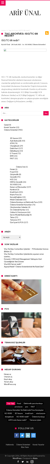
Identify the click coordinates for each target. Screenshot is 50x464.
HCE (11, 179)
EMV (12, 156)
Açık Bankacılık (15, 141)
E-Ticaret (13, 153)
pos (26, 407)
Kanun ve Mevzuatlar (18, 187)
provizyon (19, 407)
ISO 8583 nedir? (22, 417)
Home (3, 30)
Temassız (13, 220)
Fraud (12, 172)
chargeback (9, 417)
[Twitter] (22, 435)
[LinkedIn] (27, 435)
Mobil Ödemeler (16, 200)
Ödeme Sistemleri (39, 44)
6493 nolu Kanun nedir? (17, 420)
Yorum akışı (8, 382)
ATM (12, 143)
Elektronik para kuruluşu (33, 403)
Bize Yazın (25, 447)
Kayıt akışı (8, 379)
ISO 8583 (28, 44)
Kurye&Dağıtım (16, 197)
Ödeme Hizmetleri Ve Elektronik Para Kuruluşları (25, 410)
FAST (12, 158)
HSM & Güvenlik (16, 182)
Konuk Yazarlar (10, 127)
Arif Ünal (6, 44)
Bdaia (35, 458)
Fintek (12, 169)
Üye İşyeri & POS (16, 222)
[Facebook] (16, 435)
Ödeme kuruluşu (38, 417)
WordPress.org (10, 384)
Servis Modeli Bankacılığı (19, 215)
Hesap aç (7, 374)
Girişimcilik (14, 174)
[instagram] (33, 435)
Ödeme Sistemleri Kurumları (21, 205)
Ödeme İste (20, 167)
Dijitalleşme (14, 151)
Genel (6, 125)
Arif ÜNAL (25, 12)
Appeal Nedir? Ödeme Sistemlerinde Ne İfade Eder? (24, 267)
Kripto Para (14, 195)
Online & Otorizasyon (18, 212)
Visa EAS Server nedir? (12, 264)
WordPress (17, 458)
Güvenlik (13, 177)
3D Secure (14, 138)
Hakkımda (10, 445)
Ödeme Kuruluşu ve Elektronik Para (24, 202)
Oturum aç (8, 377)
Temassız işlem (35, 420)
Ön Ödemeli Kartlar (17, 210)
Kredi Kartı (14, 192)
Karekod (13, 189)
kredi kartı (29, 413)
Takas (12, 217)
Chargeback (14, 146)
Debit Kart (14, 148)
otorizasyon (40, 413)
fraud (19, 403)
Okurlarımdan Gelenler (19, 207)
